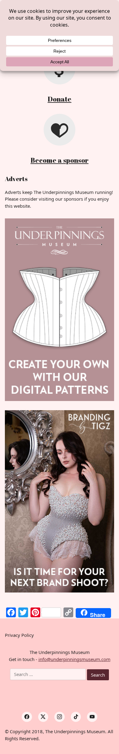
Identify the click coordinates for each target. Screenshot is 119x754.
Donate (59, 99)
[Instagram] (59, 717)
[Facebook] (27, 717)
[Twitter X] (43, 717)
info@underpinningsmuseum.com (74, 659)
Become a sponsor (59, 160)
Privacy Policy (19, 635)
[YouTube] (92, 717)
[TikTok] (76, 717)
